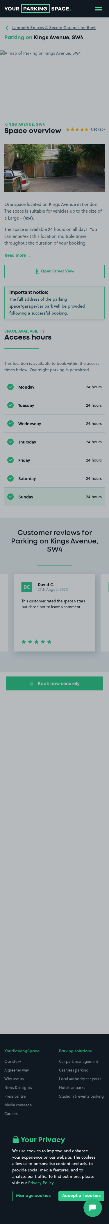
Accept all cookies (81, 1196)
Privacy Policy (40, 1183)
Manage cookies (33, 1196)
